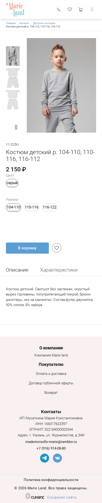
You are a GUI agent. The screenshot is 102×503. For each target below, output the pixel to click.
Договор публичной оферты (51, 383)
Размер (12, 199)
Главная (11, 23)
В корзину (27, 248)
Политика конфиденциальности (51, 480)
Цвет (10, 175)
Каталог (24, 23)
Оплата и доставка (51, 374)
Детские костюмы (44, 23)
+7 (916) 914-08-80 (51, 448)
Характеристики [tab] (59, 270)
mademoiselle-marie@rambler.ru (51, 442)
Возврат (51, 392)
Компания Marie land (51, 355)
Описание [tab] (17, 270)
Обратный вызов (58, 9)
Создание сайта (62, 497)
